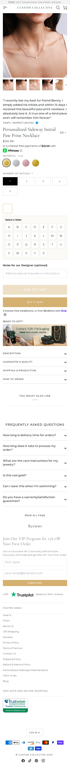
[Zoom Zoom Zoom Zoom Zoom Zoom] (35, 45)
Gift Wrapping (11, 631)
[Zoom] (9, 71)
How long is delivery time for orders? (29, 435)
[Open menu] (5, 8)
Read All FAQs (35, 515)
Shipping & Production (19, 370)
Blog (5, 681)
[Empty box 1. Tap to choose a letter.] (7, 208)
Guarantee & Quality (18, 361)
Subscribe (35, 583)
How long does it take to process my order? (29, 447)
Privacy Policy (11, 642)
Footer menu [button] (12, 608)
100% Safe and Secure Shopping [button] (25, 691)
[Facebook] (23, 760)
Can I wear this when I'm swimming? (29, 486)
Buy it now (35, 302)
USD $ (33, 732)
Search (7, 615)
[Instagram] (43, 760)
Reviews (8, 637)
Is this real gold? (14, 475)
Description (12, 353)
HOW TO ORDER (13, 379)
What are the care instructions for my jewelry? (30, 462)
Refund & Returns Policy (17, 664)
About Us (8, 626)
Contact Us (9, 653)
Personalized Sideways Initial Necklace (25, 670)
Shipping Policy (12, 659)
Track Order (10, 675)
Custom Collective (32, 754)
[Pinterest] (36, 760)
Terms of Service (12, 648)
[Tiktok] (29, 760)
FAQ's (6, 620)
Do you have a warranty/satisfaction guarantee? (29, 499)
